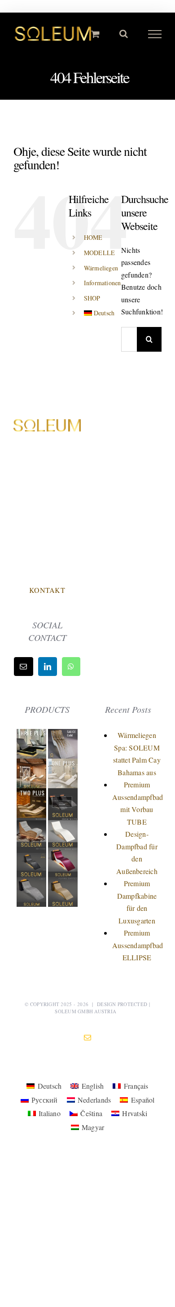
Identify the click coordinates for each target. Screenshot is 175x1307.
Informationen (102, 282)
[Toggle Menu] (155, 34)
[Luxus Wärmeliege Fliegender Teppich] (63, 883)
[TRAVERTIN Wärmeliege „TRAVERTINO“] (32, 764)
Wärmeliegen (101, 268)
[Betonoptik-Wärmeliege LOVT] (32, 883)
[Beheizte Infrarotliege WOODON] (32, 824)
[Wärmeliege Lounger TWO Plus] (32, 794)
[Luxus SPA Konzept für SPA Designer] (63, 794)
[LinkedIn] (47, 666)
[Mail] (23, 666)
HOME (93, 237)
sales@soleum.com (47, 551)
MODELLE (99, 252)
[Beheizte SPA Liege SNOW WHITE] (63, 824)
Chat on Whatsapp (47, 570)
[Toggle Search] (123, 33)
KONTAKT (47, 590)
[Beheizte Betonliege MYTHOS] (32, 853)
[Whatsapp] (71, 666)
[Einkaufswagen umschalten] (95, 34)
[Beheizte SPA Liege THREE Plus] (32, 735)
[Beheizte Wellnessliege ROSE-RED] (63, 853)
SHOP (92, 298)
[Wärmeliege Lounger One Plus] (63, 764)
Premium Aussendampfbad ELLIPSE (137, 945)
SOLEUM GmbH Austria (85, 1011)
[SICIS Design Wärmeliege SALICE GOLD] (63, 735)
